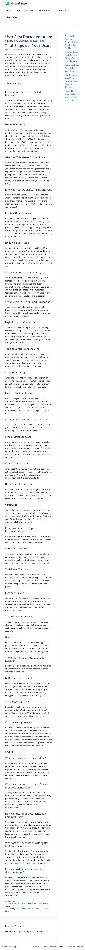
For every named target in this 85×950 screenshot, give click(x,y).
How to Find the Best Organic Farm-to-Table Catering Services (72, 81)
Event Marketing (61, 10)
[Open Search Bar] (77, 23)
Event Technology (13, 17)
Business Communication (24, 10)
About (46, 947)
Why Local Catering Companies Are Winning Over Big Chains (71, 42)
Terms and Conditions (75, 947)
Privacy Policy (37, 947)
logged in (21, 931)
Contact (53, 947)
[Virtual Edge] (7, 3)
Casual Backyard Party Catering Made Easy (72, 68)
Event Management (45, 10)
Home (9, 10)
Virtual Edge (19, 3)
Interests (11, 901)
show (19, 83)
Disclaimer (61, 947)
